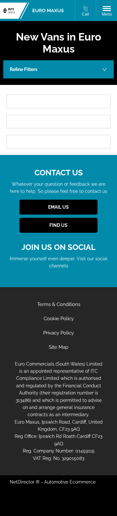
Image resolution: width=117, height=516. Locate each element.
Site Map (58, 347)
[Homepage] (14, 11)
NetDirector (23, 482)
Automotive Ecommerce (70, 482)
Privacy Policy (58, 333)
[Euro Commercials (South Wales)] (48, 10)
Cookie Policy (59, 319)
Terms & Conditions (58, 304)
